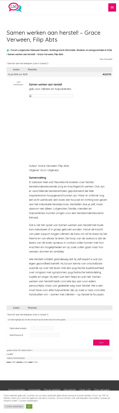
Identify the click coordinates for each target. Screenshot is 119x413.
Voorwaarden (16, 389)
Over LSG (85, 389)
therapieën (108, 59)
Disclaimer (70, 389)
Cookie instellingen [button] (14, 406)
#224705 (107, 74)
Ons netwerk (102, 389)
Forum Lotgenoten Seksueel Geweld (29, 50)
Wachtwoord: (16, 335)
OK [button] (29, 406)
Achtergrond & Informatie (62, 50)
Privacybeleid (52, 389)
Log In (101, 342)
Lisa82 (10, 354)
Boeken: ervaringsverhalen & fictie (94, 50)
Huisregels (34, 389)
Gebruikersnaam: (18, 328)
